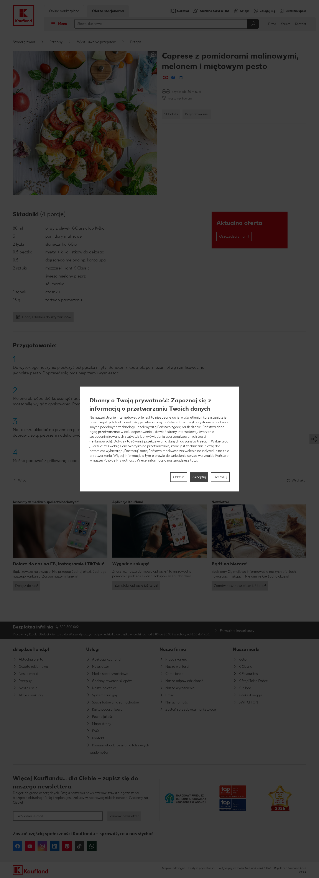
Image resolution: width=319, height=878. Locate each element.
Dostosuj (220, 477)
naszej (100, 417)
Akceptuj (199, 477)
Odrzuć (178, 477)
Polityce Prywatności (119, 460)
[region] (159, 439)
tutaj (193, 460)
